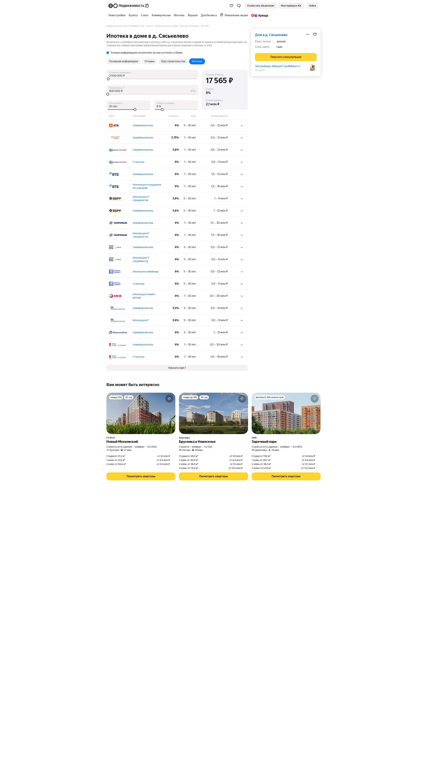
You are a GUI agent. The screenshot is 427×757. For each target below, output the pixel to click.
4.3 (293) (152, 446)
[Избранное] (232, 6)
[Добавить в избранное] (315, 34)
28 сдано (260, 70)
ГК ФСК (110, 437)
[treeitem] (117, 15)
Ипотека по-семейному (146, 271)
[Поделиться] (308, 34)
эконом (281, 41)
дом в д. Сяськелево (271, 35)
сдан (279, 46)
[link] (313, 6)
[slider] (152, 79)
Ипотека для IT (141, 320)
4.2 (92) (208, 446)
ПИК (254, 437)
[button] (239, 6)
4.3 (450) (297, 446)
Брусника (184, 437)
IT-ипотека (138, 162)
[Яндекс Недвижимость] (128, 5)
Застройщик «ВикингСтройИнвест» (277, 66)
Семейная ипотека (143, 125)
